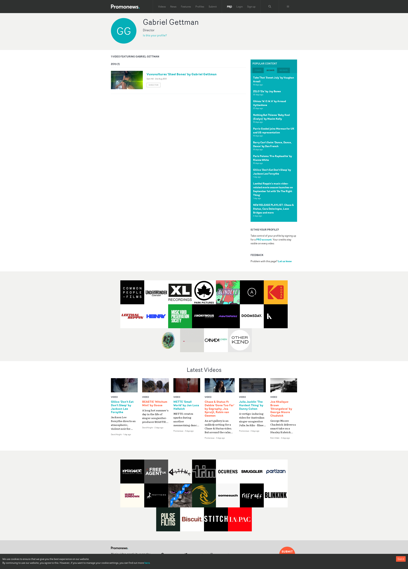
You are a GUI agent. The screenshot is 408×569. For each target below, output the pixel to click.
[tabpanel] (274, 147)
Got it (401, 559)
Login (239, 6)
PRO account (264, 239)
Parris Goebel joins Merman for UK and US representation (273, 130)
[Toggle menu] (288, 6)
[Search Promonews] (270, 6)
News (173, 6)
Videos (162, 6)
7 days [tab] (258, 70)
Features (186, 6)
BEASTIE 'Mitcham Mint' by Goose (154, 403)
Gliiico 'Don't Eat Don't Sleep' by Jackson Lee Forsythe (272, 172)
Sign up (251, 6)
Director (153, 85)
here (147, 563)
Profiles (199, 6)
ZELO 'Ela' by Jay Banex (267, 91)
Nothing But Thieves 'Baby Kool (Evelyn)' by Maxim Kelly (271, 117)
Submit (213, 6)
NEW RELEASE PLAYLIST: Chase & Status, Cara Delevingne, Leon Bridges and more (273, 208)
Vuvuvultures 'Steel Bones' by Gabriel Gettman (182, 74)
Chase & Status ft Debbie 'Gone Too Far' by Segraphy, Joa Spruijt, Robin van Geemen (219, 408)
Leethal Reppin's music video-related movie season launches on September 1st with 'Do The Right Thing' (273, 189)
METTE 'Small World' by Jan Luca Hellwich (186, 405)
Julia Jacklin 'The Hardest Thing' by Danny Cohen (251, 405)
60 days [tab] (284, 70)
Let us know (285, 261)
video (114, 397)
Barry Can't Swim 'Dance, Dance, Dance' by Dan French (272, 144)
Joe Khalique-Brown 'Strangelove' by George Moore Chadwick (281, 408)
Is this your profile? (155, 35)
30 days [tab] (270, 70)
